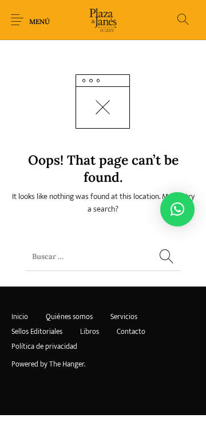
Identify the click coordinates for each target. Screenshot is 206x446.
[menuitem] (19, 317)
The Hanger (66, 364)
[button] (177, 209)
